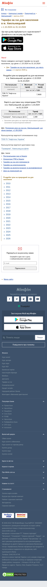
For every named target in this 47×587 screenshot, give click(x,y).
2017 (8, 207)
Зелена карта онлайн (9, 493)
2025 (8, 235)
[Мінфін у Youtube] (37, 298)
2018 (8, 211)
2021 (8, 221)
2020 (8, 218)
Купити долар (7, 448)
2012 (8, 190)
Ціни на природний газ (12, 171)
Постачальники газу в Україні (15, 156)
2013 (8, 194)
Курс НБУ (5, 366)
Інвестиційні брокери (9, 373)
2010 (8, 183)
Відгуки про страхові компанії (12, 496)
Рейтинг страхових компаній (12, 499)
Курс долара (6, 360)
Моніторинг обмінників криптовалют (15, 394)
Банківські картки (8, 370)
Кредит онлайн (7, 388)
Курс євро (5, 363)
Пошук (40, 337)
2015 (8, 201)
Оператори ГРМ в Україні (13, 159)
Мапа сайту (8, 279)
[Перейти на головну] (7, 3)
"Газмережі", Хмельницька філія (15, 149)
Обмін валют (6, 438)
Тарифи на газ (7, 382)
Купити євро (6, 451)
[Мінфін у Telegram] (16, 298)
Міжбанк (5, 376)
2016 (8, 204)
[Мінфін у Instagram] (30, 298)
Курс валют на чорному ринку (12, 445)
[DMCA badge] (23, 575)
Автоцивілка (6, 503)
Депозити (5, 379)
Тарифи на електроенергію (14, 165)
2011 (8, 187)
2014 (8, 197)
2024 (8, 232)
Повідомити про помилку (23, 345)
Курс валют (6, 357)
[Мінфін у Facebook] (9, 298)
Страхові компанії (8, 506)
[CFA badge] (34, 516)
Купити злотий (7, 454)
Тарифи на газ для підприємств (16, 162)
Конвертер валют (8, 385)
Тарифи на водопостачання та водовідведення (22, 168)
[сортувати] (22, 85)
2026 (8, 238)
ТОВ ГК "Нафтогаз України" (13, 139)
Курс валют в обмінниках (11, 442)
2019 (8, 214)
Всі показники (10, 10)
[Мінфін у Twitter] (23, 298)
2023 (8, 228)
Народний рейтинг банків (11, 391)
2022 (8, 225)
